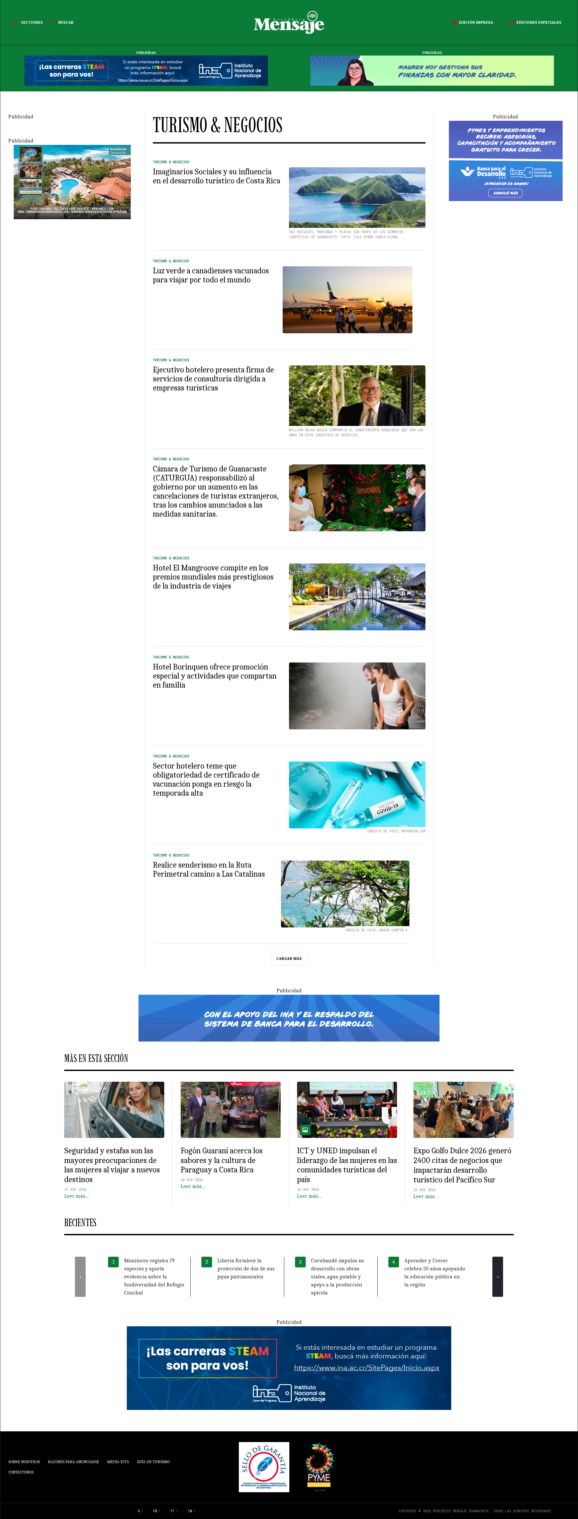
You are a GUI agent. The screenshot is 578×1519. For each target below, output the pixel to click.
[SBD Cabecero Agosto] (432, 70)
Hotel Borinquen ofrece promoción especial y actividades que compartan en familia (215, 676)
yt (173, 1511)
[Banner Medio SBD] (289, 1017)
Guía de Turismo (153, 1461)
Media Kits (118, 1461)
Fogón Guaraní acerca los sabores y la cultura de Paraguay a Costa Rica (222, 1160)
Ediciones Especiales (538, 22)
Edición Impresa (476, 22)
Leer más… (76, 1196)
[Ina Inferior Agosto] (289, 1367)
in (190, 1511)
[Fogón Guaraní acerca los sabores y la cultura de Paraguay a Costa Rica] (231, 1110)
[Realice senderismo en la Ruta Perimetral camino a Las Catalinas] (345, 894)
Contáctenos (20, 1472)
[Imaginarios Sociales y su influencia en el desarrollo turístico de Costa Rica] (357, 200)
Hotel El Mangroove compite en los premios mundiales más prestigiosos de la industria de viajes (213, 577)
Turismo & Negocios (171, 162)
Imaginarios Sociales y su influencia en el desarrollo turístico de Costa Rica (216, 176)
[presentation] (80, 1277)
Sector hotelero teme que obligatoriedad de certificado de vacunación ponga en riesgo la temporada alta (206, 779)
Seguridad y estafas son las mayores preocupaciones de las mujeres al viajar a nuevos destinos (112, 1165)
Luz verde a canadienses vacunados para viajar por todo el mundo (211, 275)
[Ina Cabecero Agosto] (146, 70)
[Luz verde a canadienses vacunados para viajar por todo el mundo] (347, 299)
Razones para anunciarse (73, 1461)
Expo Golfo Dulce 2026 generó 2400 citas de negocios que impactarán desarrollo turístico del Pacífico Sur (462, 1165)
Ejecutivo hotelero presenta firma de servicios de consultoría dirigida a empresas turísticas (213, 378)
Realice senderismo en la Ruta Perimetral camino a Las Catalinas (209, 869)
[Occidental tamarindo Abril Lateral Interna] (72, 181)
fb (155, 1511)
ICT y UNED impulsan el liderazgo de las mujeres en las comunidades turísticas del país (347, 1165)
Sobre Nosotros (24, 1461)
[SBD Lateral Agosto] (506, 160)
